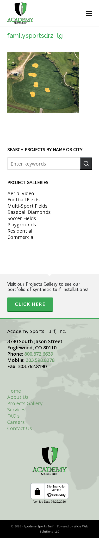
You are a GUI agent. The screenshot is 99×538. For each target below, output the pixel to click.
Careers (16, 422)
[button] (86, 163)
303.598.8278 (40, 360)
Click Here (30, 304)
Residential (19, 231)
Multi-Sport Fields (27, 206)
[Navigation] (89, 13)
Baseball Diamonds (29, 212)
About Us (18, 397)
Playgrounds (21, 224)
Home (14, 391)
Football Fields (23, 199)
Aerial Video (20, 193)
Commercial (20, 237)
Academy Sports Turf (39, 526)
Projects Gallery (25, 403)
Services (16, 409)
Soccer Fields (21, 218)
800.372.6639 (38, 354)
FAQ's (13, 416)
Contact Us (19, 428)
